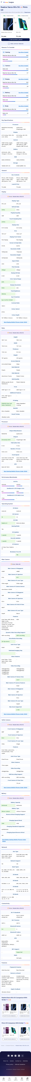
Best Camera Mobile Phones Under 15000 (15, 714)
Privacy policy (9, 1064)
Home (2, 1045)
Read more (27, 12)
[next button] (27, 1010)
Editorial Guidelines (20, 1064)
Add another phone (15, 40)
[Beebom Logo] (8, 2)
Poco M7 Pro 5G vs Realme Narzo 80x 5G (10, 1015)
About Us (5, 1061)
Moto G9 (18, 32)
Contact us (18, 1061)
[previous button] (3, 1010)
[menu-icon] (2, 2)
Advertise (25, 1061)
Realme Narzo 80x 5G (6, 32)
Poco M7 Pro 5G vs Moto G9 (10, 1039)
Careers (12, 1061)
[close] (14, 18)
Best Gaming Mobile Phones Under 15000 (15, 471)
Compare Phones (10, 1045)
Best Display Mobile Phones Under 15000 (15, 322)
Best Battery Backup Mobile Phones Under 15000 (14, 840)
